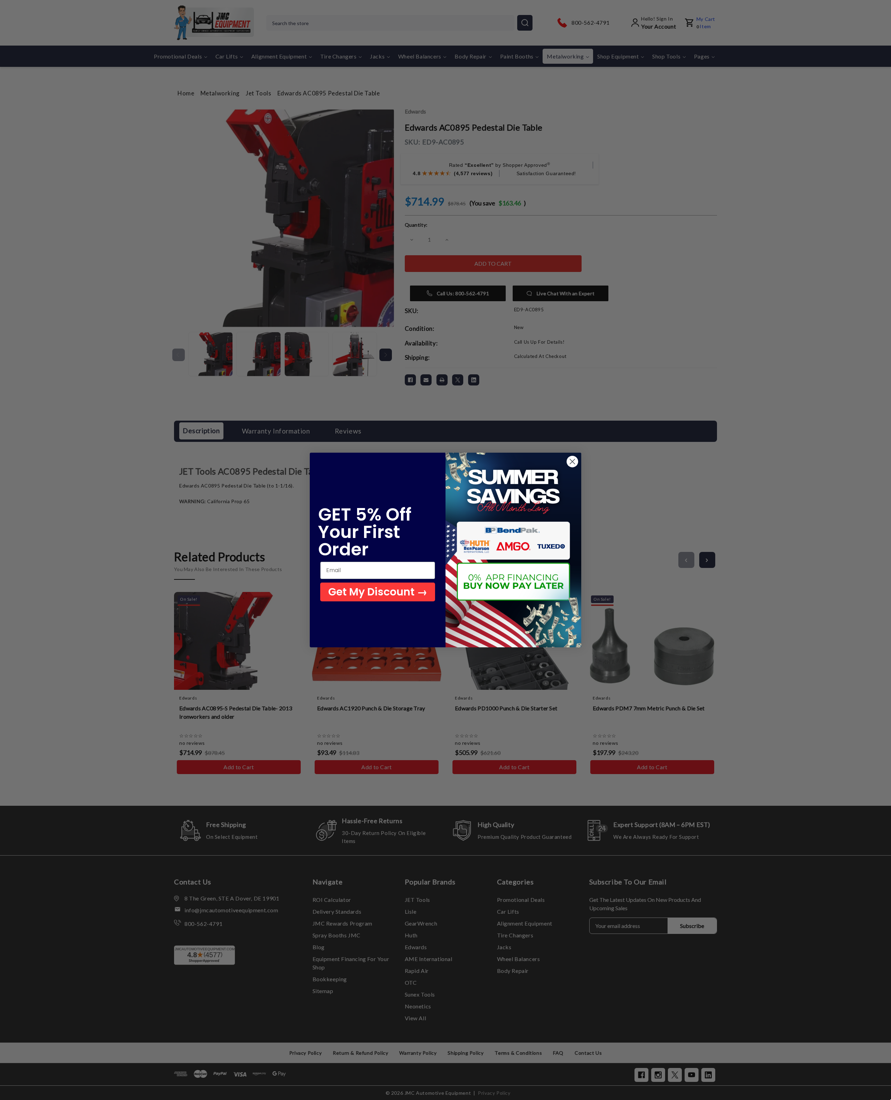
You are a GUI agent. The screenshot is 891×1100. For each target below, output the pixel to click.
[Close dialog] (572, 461)
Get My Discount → (377, 591)
